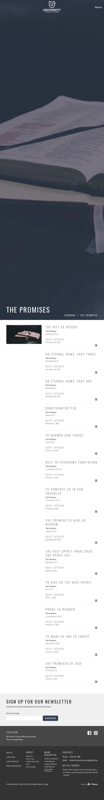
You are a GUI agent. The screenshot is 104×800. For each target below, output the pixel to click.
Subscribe (50, 718)
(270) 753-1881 (75, 757)
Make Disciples (13, 766)
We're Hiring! (31, 767)
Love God (10, 757)
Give (28, 764)
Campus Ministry (50, 764)
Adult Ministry (49, 767)
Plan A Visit (30, 759)
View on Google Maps (14, 739)
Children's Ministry (51, 759)
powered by (87, 786)
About (9, 752)
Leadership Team (32, 761)
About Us (29, 756)
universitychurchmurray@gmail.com (84, 760)
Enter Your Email (12, 713)
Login (46, 784)
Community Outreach (48, 770)
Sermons (70, 315)
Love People (12, 761)
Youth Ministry (49, 761)
